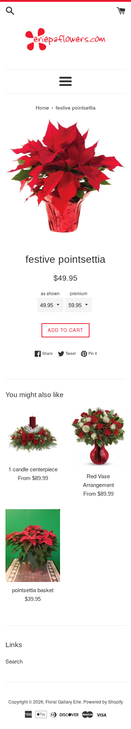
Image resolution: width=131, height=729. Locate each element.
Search (14, 661)
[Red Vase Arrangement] (98, 437)
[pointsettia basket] (32, 545)
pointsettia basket (32, 590)
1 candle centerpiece (32, 469)
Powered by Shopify (103, 701)
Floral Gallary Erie (63, 701)
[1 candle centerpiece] (32, 434)
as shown (50, 293)
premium (78, 293)
